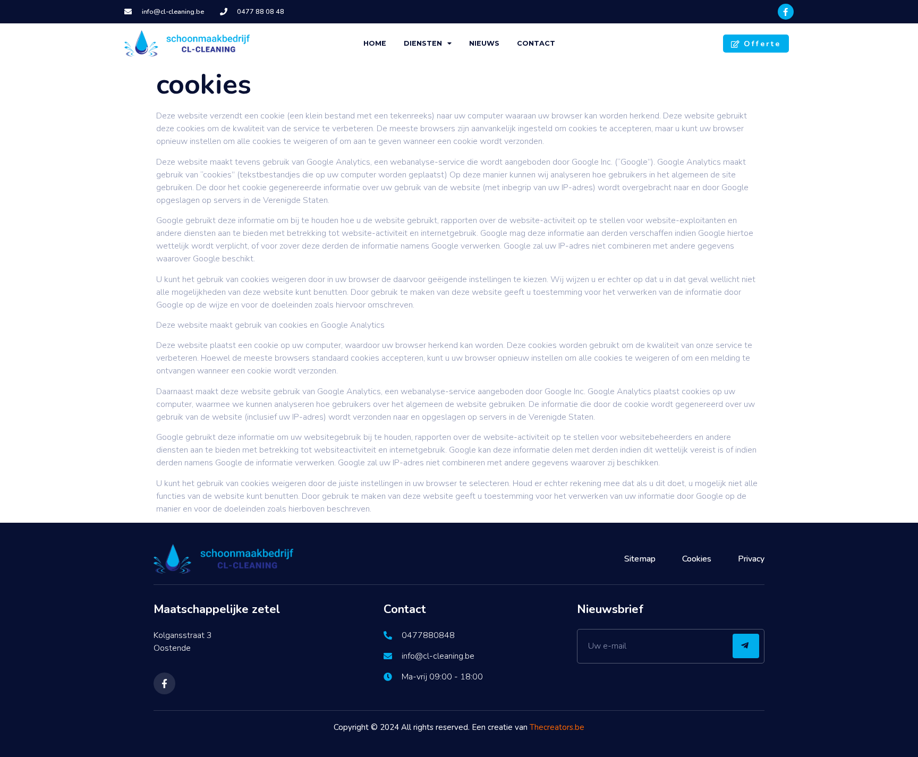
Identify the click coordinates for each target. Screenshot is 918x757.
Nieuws (484, 43)
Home (374, 43)
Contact (536, 43)
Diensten (423, 43)
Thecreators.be (557, 727)
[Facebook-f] (786, 12)
